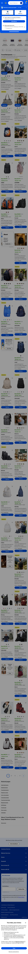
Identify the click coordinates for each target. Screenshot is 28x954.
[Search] (21, 3)
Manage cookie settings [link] (14, 951)
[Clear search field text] (19, 3)
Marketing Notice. (19, 941)
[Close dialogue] (25, 923)
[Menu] (2, 3)
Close (14, 948)
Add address (14, 21)
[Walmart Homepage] (6, 3)
